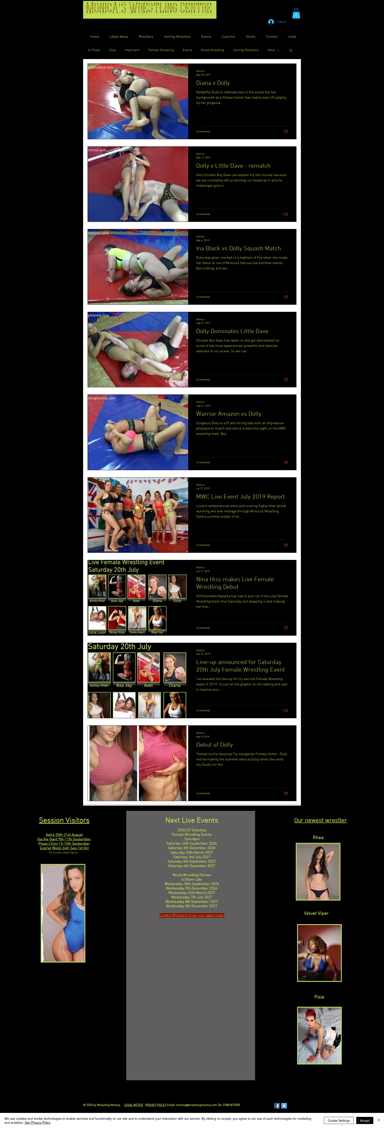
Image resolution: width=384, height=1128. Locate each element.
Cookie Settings (339, 1120)
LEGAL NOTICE (133, 1105)
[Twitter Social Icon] (284, 1105)
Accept (365, 1120)
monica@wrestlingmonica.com (196, 1105)
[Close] (378, 1120)
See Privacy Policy (37, 1122)
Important (132, 50)
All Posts (94, 50)
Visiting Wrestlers (246, 50)
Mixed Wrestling (212, 50)
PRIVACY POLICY (155, 1105)
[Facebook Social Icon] (277, 1105)
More (271, 50)
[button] (296, 13)
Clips (112, 50)
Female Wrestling (161, 50)
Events (187, 50)
